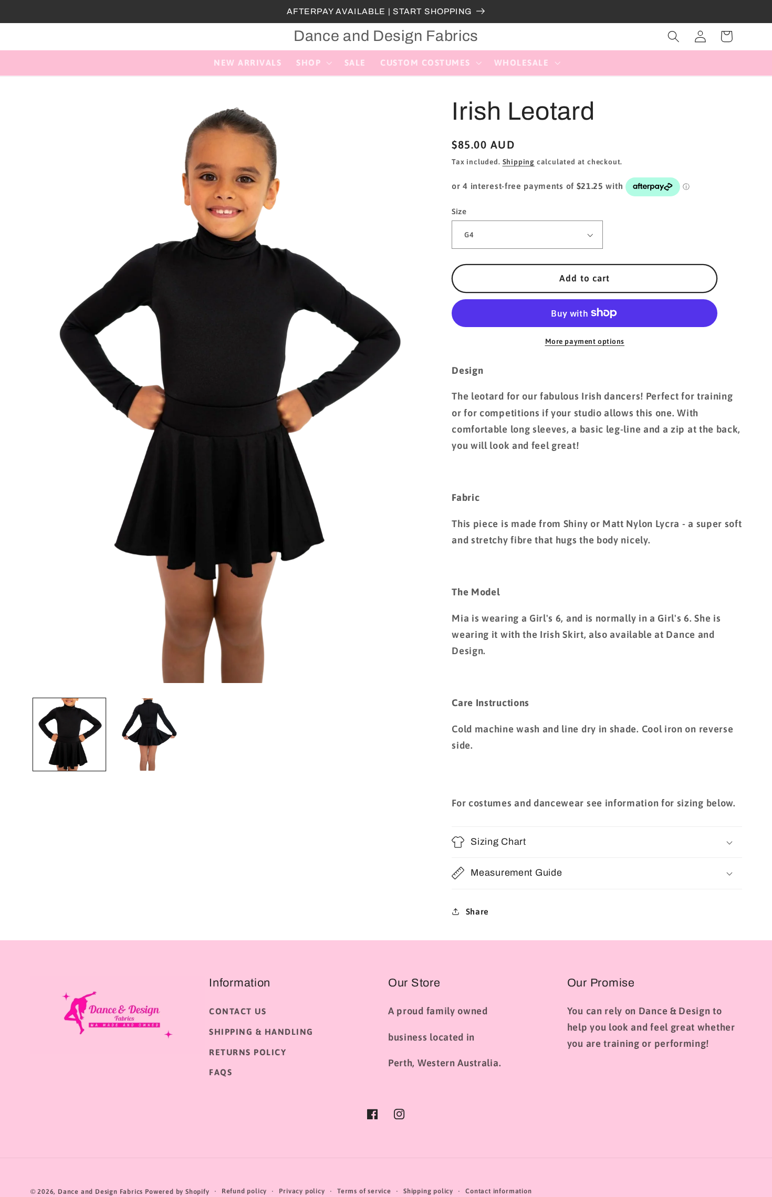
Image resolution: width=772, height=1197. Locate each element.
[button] (313, 63)
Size (459, 211)
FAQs (220, 1072)
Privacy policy (302, 1191)
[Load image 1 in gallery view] (69, 734)
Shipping (519, 162)
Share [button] (477, 911)
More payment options (585, 341)
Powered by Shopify (177, 1191)
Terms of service (364, 1191)
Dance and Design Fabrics (100, 1191)
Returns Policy (247, 1052)
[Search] (673, 36)
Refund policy (244, 1191)
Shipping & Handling (261, 1031)
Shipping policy (428, 1191)
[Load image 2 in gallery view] (147, 734)
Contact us (237, 1011)
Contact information (498, 1191)
